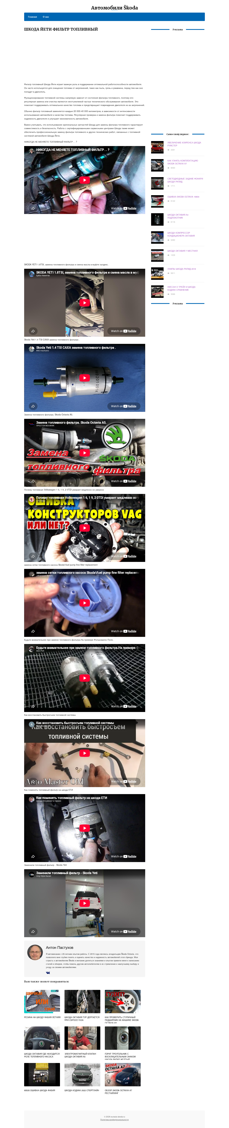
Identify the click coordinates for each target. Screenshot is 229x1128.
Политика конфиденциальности (114, 1119)
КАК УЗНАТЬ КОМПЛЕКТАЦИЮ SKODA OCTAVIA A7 (182, 162)
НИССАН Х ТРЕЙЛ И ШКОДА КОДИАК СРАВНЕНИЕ (181, 288)
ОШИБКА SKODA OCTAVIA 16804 (183, 196)
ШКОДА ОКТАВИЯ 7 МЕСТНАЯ (182, 250)
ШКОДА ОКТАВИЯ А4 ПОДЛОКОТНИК (177, 216)
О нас (46, 16)
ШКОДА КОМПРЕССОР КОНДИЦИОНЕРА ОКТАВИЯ (181, 234)
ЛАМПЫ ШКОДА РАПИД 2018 (181, 268)
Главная (32, 16)
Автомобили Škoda (114, 8)
